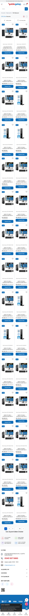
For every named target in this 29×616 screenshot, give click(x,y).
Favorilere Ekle (12, 24)
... (16, 528)
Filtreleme (22, 20)
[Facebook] (2, 584)
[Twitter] (7, 584)
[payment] (14, 601)
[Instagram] (11, 584)
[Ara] (26, 9)
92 (19, 528)
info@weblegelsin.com (10, 565)
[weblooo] (7, 590)
